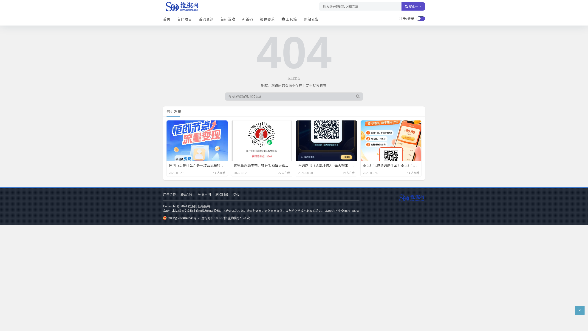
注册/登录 (406, 18)
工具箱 (291, 19)
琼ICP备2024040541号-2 (183, 218)
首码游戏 (227, 19)
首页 (166, 19)
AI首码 (247, 19)
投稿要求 (267, 19)
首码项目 (184, 19)
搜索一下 (415, 6)
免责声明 (204, 194)
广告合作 (169, 194)
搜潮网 (192, 206)
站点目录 (221, 194)
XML (236, 194)
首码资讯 (206, 19)
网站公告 (311, 19)
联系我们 (187, 194)
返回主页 (294, 78)
